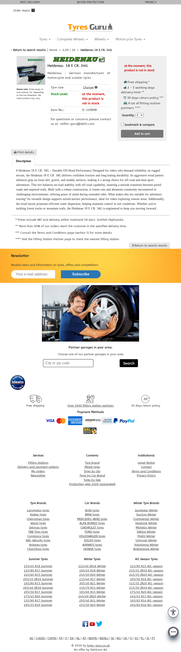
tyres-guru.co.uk (98, 645)
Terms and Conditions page (55, 232)
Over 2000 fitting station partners (91, 405)
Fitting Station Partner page (52, 239)
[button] (173, 611)
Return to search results (29, 50)
